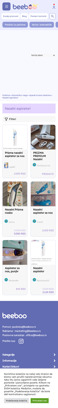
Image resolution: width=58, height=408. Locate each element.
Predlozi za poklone (15, 24)
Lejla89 (12, 167)
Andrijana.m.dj (43, 165)
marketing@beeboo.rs (27, 331)
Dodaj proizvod (10, 16)
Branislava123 (43, 280)
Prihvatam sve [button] (40, 400)
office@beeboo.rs (35, 335)
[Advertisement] (29, 63)
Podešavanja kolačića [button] (16, 400)
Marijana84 (13, 280)
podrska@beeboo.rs (23, 326)
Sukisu (12, 222)
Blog (24, 16)
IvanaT (40, 222)
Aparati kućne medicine (40, 95)
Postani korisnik (38, 16)
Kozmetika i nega (19, 95)
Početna (6, 95)
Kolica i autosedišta (42, 24)
